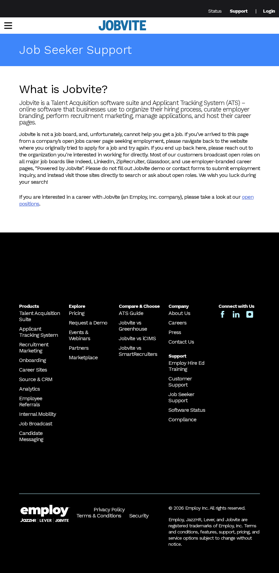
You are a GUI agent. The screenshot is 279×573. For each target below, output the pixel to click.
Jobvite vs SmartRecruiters (138, 351)
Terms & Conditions (98, 515)
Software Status (186, 410)
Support (238, 11)
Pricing (76, 313)
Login (269, 11)
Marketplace (83, 357)
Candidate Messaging (31, 436)
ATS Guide (131, 313)
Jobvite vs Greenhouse (133, 325)
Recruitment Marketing (33, 347)
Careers (177, 322)
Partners (78, 348)
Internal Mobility (37, 414)
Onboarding (32, 360)
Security (138, 515)
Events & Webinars (79, 335)
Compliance (182, 419)
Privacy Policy (109, 509)
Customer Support (180, 381)
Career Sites (33, 369)
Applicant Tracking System (38, 332)
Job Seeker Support (181, 397)
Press (174, 332)
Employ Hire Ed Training (186, 366)
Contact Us (181, 341)
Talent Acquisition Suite (39, 316)
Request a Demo (88, 322)
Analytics (29, 389)
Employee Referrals (30, 401)
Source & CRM (35, 379)
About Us (179, 313)
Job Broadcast (35, 423)
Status (214, 11)
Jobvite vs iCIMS (137, 338)
